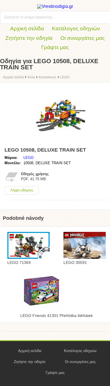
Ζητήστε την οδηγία (28, 38)
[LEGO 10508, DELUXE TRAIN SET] (60, 142)
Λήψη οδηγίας (21, 190)
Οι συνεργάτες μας (82, 38)
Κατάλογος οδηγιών (76, 28)
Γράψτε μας (55, 47)
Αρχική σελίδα (27, 28)
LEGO (28, 158)
